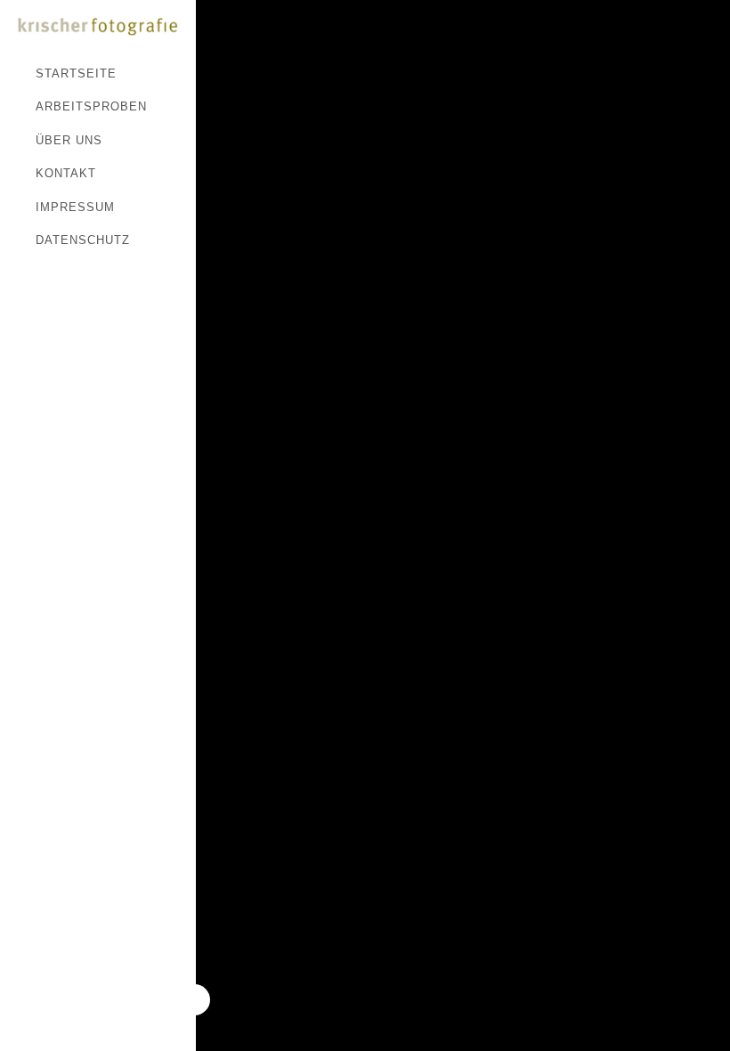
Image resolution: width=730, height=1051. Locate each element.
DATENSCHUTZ (83, 240)
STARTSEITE (76, 73)
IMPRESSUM (75, 207)
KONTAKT (66, 173)
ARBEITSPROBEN (91, 106)
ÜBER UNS (69, 140)
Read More (238, 37)
